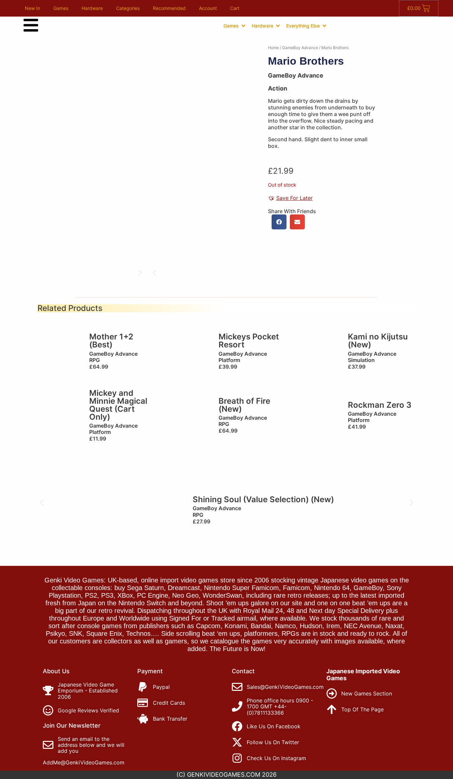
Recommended (169, 8)
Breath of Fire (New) (244, 405)
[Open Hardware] (278, 26)
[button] (154, 273)
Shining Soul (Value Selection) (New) (263, 499)
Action (277, 88)
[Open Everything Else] (324, 26)
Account (208, 8)
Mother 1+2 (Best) (111, 340)
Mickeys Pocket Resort (249, 340)
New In (32, 8)
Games (60, 8)
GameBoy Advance (300, 47)
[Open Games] (243, 26)
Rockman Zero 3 (380, 405)
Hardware (92, 8)
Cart (234, 8)
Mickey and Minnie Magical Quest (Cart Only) (118, 405)
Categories (128, 8)
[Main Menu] (31, 25)
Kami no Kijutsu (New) (378, 340)
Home (273, 47)
